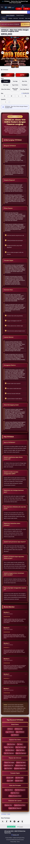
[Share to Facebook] (6, 821)
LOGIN (18, 8)
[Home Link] (9, 7)
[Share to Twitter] (2, 821)
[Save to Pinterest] (14, 821)
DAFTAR (22, 75)
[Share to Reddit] (18, 821)
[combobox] (14, 12)
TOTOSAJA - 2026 (5, 814)
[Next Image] (27, 53)
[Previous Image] (2, 53)
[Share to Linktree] (10, 821)
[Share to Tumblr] (22, 821)
